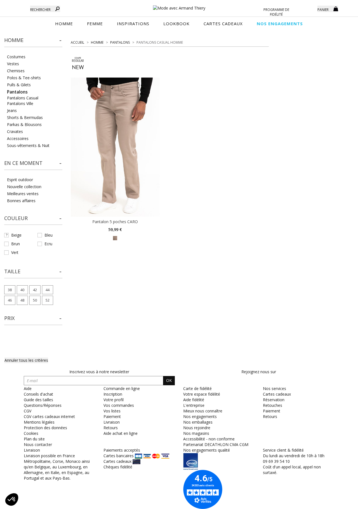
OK (169, 380)
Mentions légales (39, 422)
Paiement (112, 416)
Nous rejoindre (196, 427)
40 (22, 289)
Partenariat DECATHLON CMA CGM (215, 444)
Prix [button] (9, 318)
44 (48, 289)
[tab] (33, 42)
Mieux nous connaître (202, 411)
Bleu (48, 235)
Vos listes (112, 411)
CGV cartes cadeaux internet (49, 416)
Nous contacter (38, 444)
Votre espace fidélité (201, 394)
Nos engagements (200, 416)
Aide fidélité (193, 399)
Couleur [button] (16, 218)
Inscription (112, 394)
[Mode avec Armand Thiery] (179, 5)
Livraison (111, 422)
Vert (14, 252)
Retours (110, 427)
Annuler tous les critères (26, 360)
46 (10, 300)
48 (22, 300)
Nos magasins (196, 433)
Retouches (272, 405)
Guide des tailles (38, 399)
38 (10, 289)
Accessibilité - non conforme (209, 439)
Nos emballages (198, 422)
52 (48, 300)
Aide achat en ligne (120, 433)
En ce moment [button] (23, 163)
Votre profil (113, 399)
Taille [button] (12, 271)
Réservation (273, 399)
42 (35, 289)
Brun (15, 243)
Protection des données (45, 427)
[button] (33, 40)
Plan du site (34, 439)
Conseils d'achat (38, 394)
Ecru (48, 243)
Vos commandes (118, 405)
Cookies (31, 433)
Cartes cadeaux (277, 394)
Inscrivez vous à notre (99, 371)
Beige (16, 235)
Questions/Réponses (43, 405)
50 (35, 300)
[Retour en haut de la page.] (338, 502)
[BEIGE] (115, 237)
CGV (27, 411)
